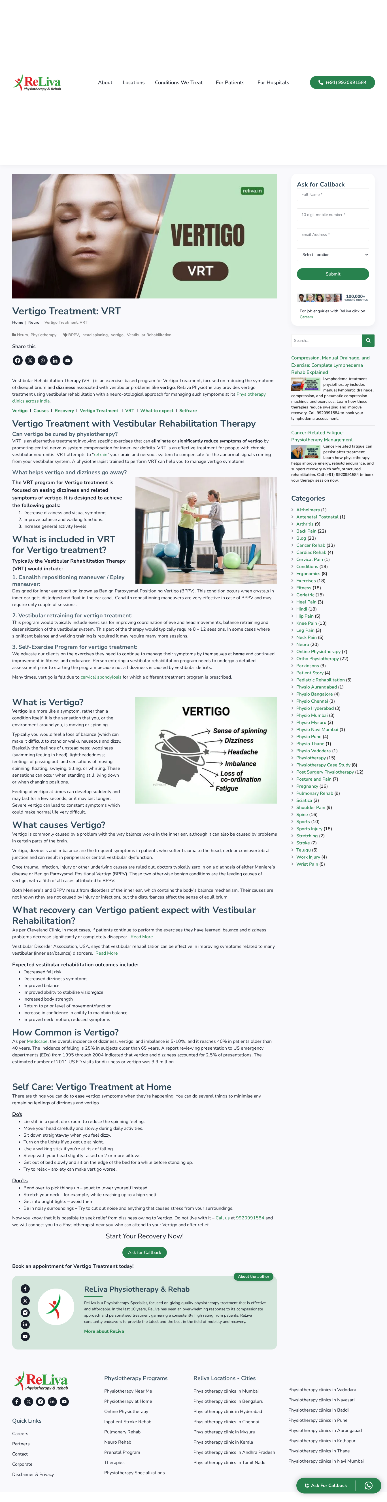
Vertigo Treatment (99, 411)
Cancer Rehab (310, 545)
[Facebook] (18, 360)
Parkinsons (307, 666)
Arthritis (305, 524)
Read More (142, 937)
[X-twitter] (25, 1300)
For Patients (230, 82)
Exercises (306, 581)
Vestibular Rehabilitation (149, 335)
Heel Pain (306, 602)
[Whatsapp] (43, 360)
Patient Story (310, 673)
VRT (129, 411)
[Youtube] (25, 1336)
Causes (41, 411)
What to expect (156, 411)
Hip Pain (305, 616)
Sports (303, 822)
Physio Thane (310, 744)
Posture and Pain (313, 779)
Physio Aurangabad (316, 687)
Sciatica (304, 800)
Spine (302, 815)
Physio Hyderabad (315, 708)
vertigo (117, 335)
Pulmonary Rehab (314, 793)
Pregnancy (307, 786)
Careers (306, 317)
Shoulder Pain (310, 807)
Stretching (307, 836)
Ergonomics (308, 574)
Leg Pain (305, 630)
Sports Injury (309, 829)
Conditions (307, 566)
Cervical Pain (309, 559)
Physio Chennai (312, 701)
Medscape (37, 1041)
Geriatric (305, 595)
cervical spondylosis (101, 677)
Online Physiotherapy (318, 652)
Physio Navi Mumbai (317, 729)
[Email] (68, 360)
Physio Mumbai (312, 715)
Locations (134, 82)
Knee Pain (306, 623)
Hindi (301, 609)
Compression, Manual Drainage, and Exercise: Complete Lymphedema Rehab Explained (330, 365)
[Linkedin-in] (25, 1324)
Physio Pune (309, 737)
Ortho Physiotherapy (317, 659)
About (105, 82)
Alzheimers (308, 510)
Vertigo (19, 411)
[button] (180, 82)
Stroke (303, 843)
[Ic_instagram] (25, 1312)
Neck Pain (306, 637)
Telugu (303, 850)
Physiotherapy (43, 335)
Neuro (22, 335)
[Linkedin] (55, 360)
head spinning (95, 335)
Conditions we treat (179, 82)
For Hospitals (273, 82)
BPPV (73, 335)
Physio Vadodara (313, 751)
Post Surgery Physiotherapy (325, 772)
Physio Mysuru (311, 722)
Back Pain (306, 531)
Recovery (64, 411)
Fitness (303, 588)
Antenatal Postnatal (317, 517)
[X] (31, 360)
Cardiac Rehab (311, 552)
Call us (223, 1218)
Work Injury (308, 857)
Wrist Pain (307, 864)
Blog (301, 538)
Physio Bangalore (314, 694)
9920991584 (250, 1218)
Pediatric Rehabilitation (320, 680)
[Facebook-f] (25, 1288)
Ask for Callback (144, 1252)
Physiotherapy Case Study (323, 765)
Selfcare (188, 411)
